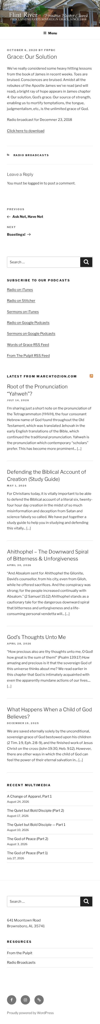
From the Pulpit (19, 953)
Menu (52, 33)
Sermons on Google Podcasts (31, 334)
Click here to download (25, 131)
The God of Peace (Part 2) (27, 839)
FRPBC (50, 50)
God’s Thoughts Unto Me (36, 637)
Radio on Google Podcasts (28, 323)
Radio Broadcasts (31, 155)
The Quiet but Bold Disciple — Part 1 (36, 825)
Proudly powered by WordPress (30, 1013)
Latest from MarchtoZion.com (42, 376)
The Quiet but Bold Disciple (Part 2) (35, 810)
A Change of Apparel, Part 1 (29, 796)
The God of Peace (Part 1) (27, 853)
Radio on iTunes (20, 290)
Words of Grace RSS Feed (28, 345)
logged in (35, 183)
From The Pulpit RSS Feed (28, 356)
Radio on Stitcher (21, 301)
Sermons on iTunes (23, 312)
